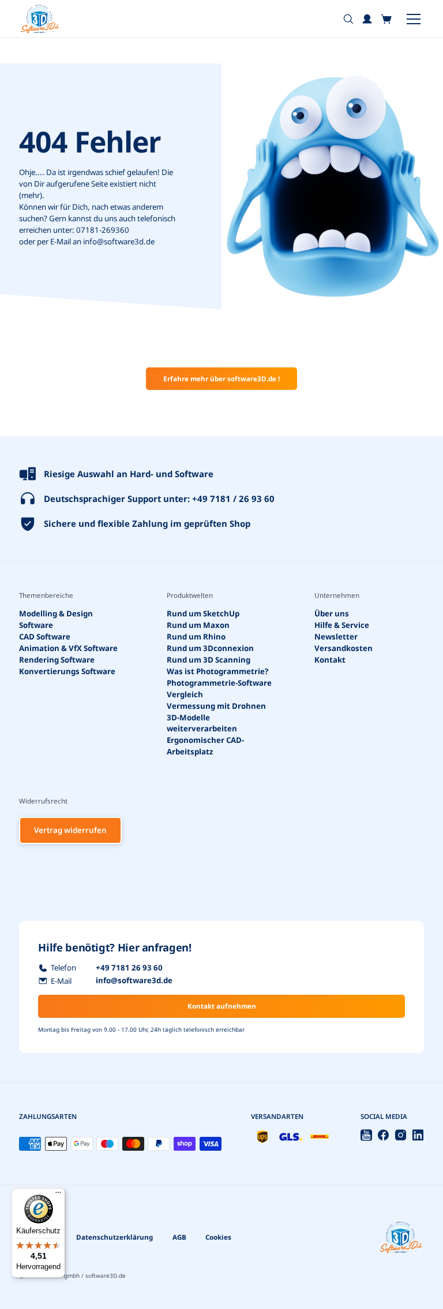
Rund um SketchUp (203, 613)
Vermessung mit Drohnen (216, 705)
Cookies (218, 1237)
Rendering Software (57, 659)
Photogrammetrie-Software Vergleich (219, 688)
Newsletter (336, 636)
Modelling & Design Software (56, 619)
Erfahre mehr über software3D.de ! (221, 378)
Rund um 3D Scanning (208, 659)
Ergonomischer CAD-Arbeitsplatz (205, 746)
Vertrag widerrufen (70, 830)
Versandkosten (343, 648)
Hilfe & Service (341, 625)
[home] (40, 19)
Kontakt (330, 659)
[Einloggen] (367, 19)
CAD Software (44, 636)
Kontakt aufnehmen (221, 1006)
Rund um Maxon (198, 625)
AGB (179, 1237)
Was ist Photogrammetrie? (217, 670)
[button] (386, 19)
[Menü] (58, 1195)
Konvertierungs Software (67, 670)
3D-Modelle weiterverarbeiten (202, 723)
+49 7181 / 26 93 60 (233, 498)
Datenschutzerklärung (114, 1237)
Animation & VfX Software (68, 648)
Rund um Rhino (196, 636)
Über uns (331, 613)
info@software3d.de (119, 241)
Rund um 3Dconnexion (210, 648)
